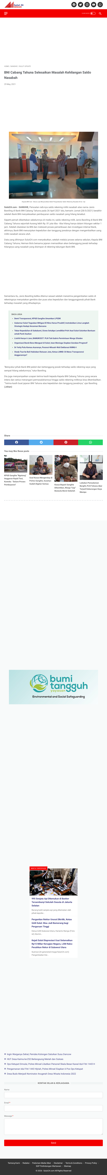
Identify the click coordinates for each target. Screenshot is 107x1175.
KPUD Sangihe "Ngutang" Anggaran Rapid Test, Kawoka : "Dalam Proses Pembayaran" (15, 480)
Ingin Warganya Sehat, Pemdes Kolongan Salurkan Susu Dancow (39, 1054)
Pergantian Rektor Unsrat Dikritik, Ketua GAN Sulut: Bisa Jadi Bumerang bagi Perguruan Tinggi (52, 923)
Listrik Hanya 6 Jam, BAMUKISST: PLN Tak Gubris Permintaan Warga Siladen (48, 338)
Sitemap (67, 1166)
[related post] (15, 464)
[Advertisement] (53, 41)
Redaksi (26, 1163)
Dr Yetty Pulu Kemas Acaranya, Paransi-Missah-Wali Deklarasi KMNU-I (45, 347)
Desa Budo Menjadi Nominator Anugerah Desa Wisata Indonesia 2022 (41, 1073)
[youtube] (93, 5)
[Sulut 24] (15, 4)
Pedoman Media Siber (41, 1163)
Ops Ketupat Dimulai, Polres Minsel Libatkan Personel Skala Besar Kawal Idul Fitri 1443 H (51, 1064)
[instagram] (87, 5)
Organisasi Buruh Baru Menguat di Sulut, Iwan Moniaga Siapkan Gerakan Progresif (50, 343)
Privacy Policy (91, 1163)
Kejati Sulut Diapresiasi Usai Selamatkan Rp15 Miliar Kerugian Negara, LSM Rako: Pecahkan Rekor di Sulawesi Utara (52, 944)
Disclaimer (58, 1163)
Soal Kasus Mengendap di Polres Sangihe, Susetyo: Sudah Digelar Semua (40, 481)
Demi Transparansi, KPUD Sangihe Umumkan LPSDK (37, 318)
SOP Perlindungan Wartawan (48, 1166)
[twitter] (80, 5)
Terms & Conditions (73, 1163)
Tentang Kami (14, 1163)
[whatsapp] (100, 5)
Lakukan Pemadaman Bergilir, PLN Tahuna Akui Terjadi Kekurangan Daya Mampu (91, 487)
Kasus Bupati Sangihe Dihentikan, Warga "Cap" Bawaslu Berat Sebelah (65, 488)
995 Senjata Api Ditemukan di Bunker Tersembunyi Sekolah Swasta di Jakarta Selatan (52, 902)
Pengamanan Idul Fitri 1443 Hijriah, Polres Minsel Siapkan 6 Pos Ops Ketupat (45, 1069)
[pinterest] (66, 442)
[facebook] (74, 5)
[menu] (6, 13)
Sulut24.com (48, 1171)
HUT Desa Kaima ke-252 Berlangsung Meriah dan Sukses (35, 1059)
